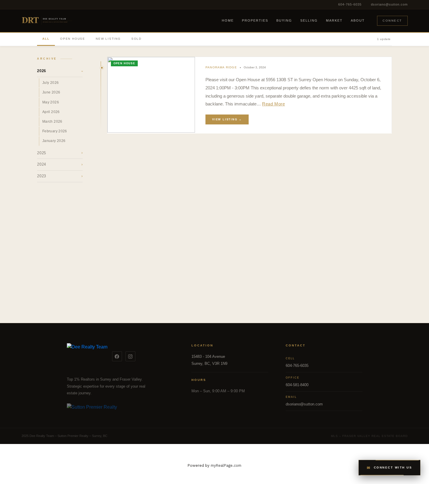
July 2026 (50, 83)
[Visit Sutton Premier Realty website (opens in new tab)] (120, 410)
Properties (255, 20)
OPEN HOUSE (72, 38)
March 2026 (52, 121)
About (358, 20)
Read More (273, 103)
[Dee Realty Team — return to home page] (87, 356)
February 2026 (54, 131)
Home (228, 20)
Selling (309, 20)
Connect (392, 20)
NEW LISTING (108, 38)
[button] (389, 467)
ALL (46, 38)
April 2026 (51, 112)
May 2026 (50, 102)
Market (334, 20)
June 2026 (51, 92)
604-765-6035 (350, 4)
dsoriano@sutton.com (389, 4)
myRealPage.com (226, 465)
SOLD (136, 38)
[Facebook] (117, 356)
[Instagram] (130, 356)
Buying (284, 20)
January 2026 (53, 141)
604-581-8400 (297, 385)
